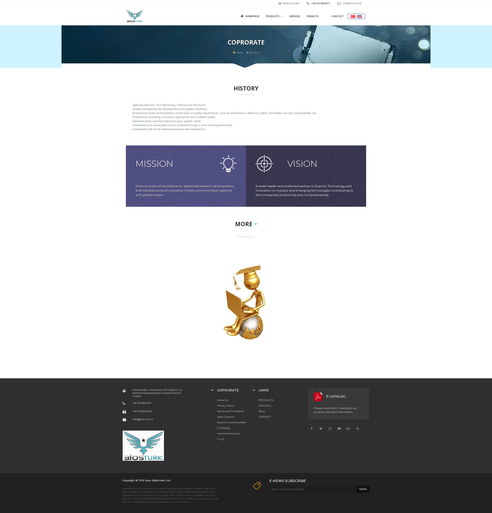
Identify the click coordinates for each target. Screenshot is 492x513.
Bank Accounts (291, 3)
